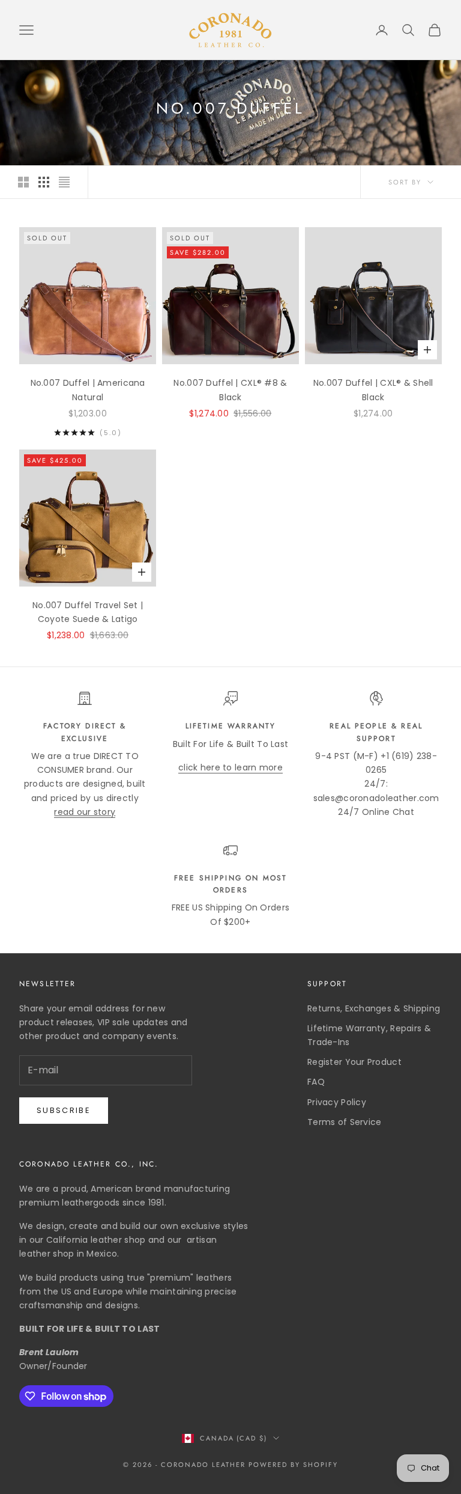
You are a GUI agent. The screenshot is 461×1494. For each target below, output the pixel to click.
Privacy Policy (336, 1102)
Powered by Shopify (293, 1464)
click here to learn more (230, 767)
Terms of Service (344, 1122)
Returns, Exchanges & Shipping (373, 1008)
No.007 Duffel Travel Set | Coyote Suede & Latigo (87, 612)
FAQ (316, 1082)
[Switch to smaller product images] (43, 182)
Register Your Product (354, 1062)
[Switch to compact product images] (64, 182)
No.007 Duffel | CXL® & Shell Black (373, 390)
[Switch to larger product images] (23, 182)
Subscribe (64, 1110)
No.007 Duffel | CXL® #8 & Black (230, 390)
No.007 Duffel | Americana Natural (88, 390)
